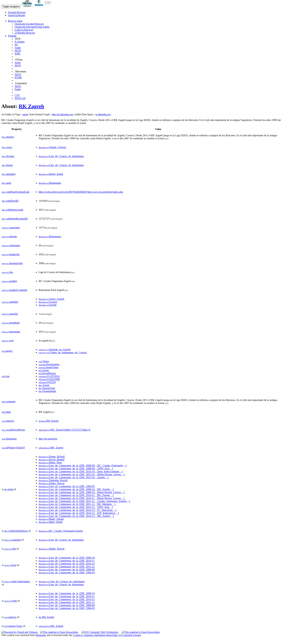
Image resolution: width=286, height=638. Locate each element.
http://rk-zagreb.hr (48, 438)
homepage (9, 438)
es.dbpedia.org (103, 114)
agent (25, 114)
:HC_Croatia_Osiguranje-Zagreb (61, 530)
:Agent (44, 370)
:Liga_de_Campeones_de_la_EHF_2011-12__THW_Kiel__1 (76, 507)
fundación (11, 254)
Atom (18, 62)
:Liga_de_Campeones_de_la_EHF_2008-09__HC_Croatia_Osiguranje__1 (83, 465)
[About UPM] (43, 6)
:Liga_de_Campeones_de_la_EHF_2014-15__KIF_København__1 (79, 513)
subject (7, 351)
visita (10, 600)
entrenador (11, 245)
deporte (9, 236)
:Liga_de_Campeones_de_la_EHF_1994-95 (67, 486)
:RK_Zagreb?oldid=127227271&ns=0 (64, 429)
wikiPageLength (12, 209)
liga (7, 272)
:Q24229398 (49, 379)
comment (8, 401)
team (8, 489)
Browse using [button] (15, 20)
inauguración (12, 263)
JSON (18, 50)
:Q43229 (47, 382)
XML (18, 53)
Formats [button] (12, 35)
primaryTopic (13, 626)
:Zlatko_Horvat (51, 483)
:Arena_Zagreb (51, 299)
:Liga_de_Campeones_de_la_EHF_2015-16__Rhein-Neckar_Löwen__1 (82, 474)
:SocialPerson (47, 373)
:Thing (44, 361)
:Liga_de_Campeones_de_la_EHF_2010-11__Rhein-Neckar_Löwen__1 (82, 498)
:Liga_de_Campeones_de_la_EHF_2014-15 (67, 563)
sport (6, 183)
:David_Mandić (52, 459)
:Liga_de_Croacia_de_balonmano (61, 156)
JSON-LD (20, 98)
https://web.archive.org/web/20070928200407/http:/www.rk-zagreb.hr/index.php (81, 191)
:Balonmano (50, 183)
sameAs (8, 420)
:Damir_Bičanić (52, 456)
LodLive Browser (24, 29)
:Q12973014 (49, 376)
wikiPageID (10, 200)
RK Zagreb (31, 106)
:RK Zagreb (48, 420)
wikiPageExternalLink (15, 191)
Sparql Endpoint (16, 15)
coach (7, 147)
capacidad (11, 227)
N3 (16, 44)
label (6, 412)
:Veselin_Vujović (52, 147)
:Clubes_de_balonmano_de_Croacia (63, 352)
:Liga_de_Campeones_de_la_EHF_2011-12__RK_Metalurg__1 (77, 504)
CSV (17, 95)
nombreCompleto (14, 290)
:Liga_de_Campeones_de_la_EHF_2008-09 (67, 569)
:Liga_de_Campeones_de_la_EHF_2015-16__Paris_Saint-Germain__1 (81, 471)
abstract (8, 136)
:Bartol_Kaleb (51, 174)
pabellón (10, 301)
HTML (18, 77)
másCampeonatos (17, 581)
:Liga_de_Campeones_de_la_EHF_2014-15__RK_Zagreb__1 (76, 516)
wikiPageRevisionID (15, 218)
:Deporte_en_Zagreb (55, 349)
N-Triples (19, 41)
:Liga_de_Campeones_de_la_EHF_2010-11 (67, 560)
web (8, 340)
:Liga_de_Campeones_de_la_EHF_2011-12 (67, 566)
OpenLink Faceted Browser (29, 23)
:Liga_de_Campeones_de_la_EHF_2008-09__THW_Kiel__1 (76, 468)
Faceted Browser (17, 12)
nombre (9, 281)
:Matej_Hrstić (51, 522)
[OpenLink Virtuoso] (19, 632)
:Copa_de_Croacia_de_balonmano (62, 581)
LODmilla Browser (25, 32)
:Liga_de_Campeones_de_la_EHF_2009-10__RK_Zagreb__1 (76, 489)
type (5, 376)
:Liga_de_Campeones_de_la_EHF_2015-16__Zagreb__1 (74, 477)
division (8, 156)
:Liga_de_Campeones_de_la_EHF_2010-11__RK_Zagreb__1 (76, 495)
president (8, 174)
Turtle (18, 47)
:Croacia (48, 301)
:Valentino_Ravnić (53, 480)
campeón (12, 539)
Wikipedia (40, 635)
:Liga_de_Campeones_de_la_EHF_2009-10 (67, 557)
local (10, 565)
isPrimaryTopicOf (13, 447)
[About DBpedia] (27, 6)
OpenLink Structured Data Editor (32, 26)
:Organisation (47, 391)
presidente (11, 322)
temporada (11, 331)
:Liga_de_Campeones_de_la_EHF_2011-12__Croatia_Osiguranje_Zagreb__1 (84, 501)
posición (10, 313)
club (10, 548)
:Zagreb (47, 304)
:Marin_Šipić (50, 462)
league (7, 165)
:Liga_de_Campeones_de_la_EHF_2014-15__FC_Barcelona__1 (78, 510)
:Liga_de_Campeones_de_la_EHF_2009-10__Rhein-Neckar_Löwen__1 (82, 492)
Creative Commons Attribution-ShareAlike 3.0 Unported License (107, 635)
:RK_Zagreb (51, 447)
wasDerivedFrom (13, 429)
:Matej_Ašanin (51, 519)
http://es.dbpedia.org (62, 114)
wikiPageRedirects (16, 530)
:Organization (49, 364)
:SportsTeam (48, 367)
